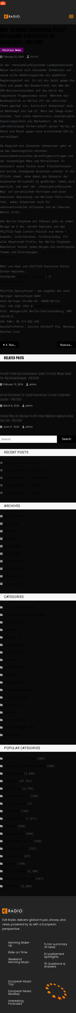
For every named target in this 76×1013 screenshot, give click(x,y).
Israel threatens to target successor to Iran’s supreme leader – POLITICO (35, 397)
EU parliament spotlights (54, 955)
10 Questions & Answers (54, 965)
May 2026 (10, 538)
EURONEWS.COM (14, 667)
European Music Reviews (19, 992)
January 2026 (14, 569)
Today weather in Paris (22, 463)
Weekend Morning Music (18, 960)
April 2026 (12, 546)
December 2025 (15, 576)
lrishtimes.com (15, 697)
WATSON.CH (11, 735)
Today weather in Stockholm (25, 478)
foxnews (10, 675)
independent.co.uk (18, 690)
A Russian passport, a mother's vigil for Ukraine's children (12, 345)
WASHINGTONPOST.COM (19, 727)
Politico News (11, 50)
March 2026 (12, 554)
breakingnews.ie (16, 645)
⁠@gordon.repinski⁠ (31, 276)
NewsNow (10, 712)
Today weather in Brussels (24, 470)
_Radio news (13, 622)
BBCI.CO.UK (12, 637)
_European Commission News (24, 615)
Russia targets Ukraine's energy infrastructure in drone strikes (68, 345)
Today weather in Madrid (23, 485)
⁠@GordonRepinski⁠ (12, 281)
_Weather (10, 630)
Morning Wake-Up (19, 944)
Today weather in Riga (21, 493)
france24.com (14, 682)
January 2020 (14, 584)
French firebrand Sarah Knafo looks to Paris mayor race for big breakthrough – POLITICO (35, 376)
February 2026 (15, 561)
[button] (71, 16)
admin (34, 56)
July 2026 (11, 523)
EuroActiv (11, 660)
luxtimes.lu (13, 705)
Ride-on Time (17, 952)
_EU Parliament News (19, 607)
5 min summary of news (55, 945)
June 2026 (11, 531)
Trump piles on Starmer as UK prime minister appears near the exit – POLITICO (37, 418)
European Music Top (19, 982)
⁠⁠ (48, 306)
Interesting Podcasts (16, 1002)
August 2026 (13, 516)
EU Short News (15, 652)
